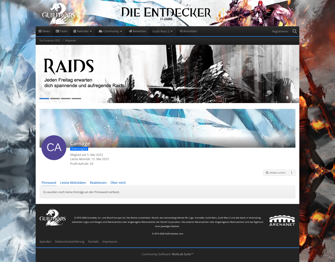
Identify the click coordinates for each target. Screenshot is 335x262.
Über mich (118, 182)
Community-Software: (167, 254)
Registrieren (280, 31)
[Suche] (295, 31)
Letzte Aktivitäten (73, 182)
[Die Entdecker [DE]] (167, 13)
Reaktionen (98, 182)
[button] (275, 173)
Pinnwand (48, 182)
